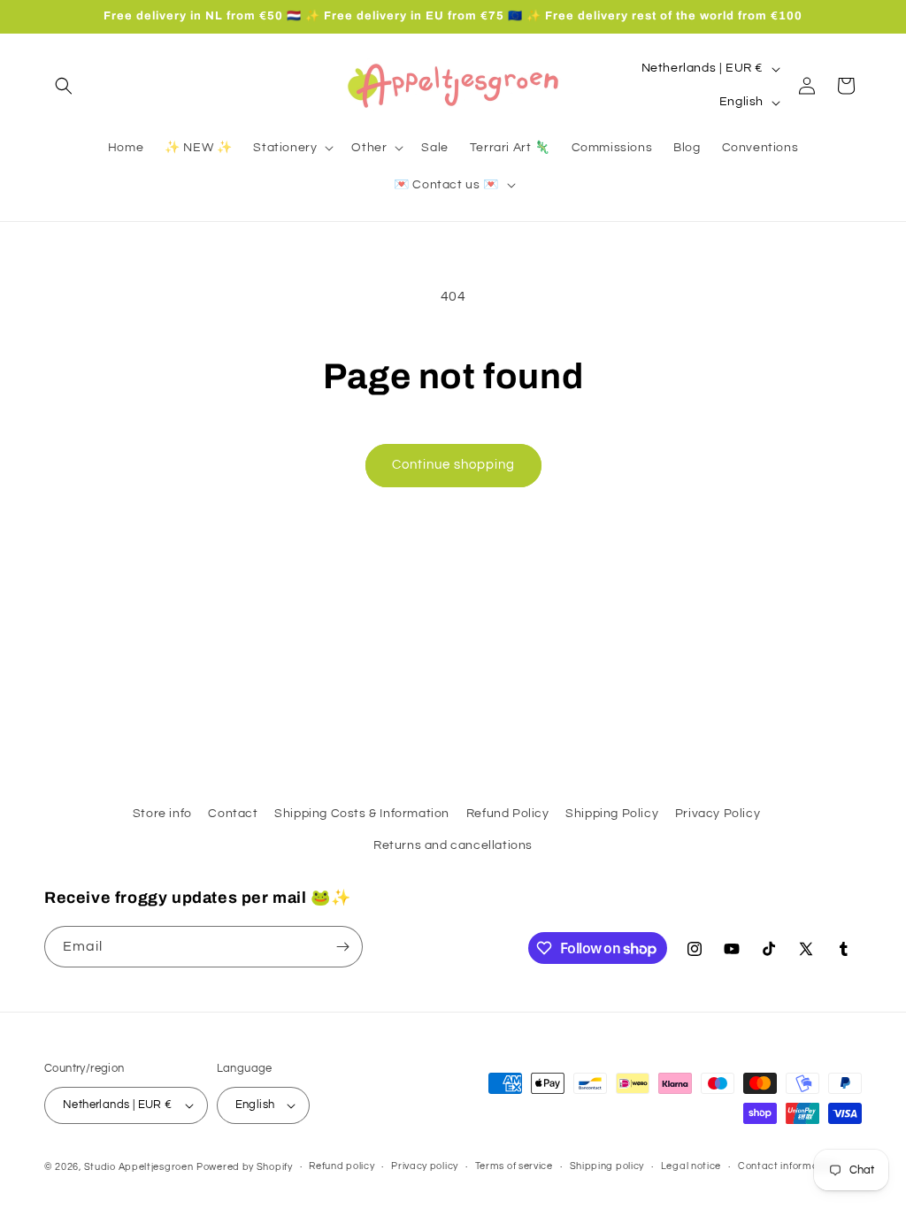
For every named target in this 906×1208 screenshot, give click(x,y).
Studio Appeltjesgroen (139, 1167)
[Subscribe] (342, 946)
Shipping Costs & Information (361, 813)
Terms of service (514, 1166)
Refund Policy (507, 813)
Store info (162, 813)
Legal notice (691, 1166)
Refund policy (341, 1166)
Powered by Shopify (244, 1167)
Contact (232, 813)
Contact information (787, 1166)
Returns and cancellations (453, 845)
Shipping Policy (611, 813)
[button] (63, 85)
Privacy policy (424, 1166)
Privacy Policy (717, 813)
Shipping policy (607, 1166)
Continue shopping (453, 464)
